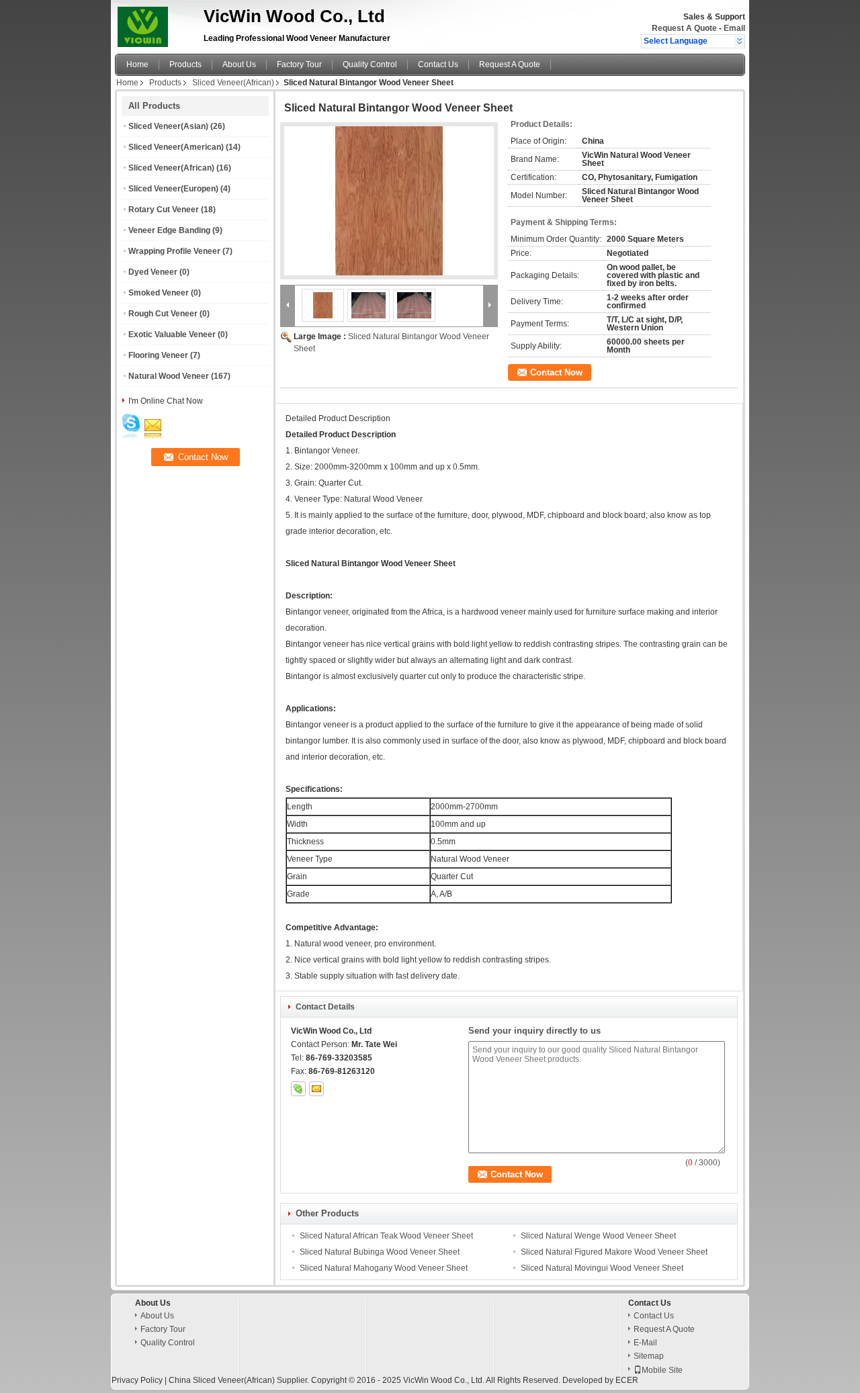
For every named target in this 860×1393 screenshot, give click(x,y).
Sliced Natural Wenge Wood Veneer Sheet (598, 1236)
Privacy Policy (137, 1380)
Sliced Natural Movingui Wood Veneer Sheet (602, 1268)
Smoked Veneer (158, 293)
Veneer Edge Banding (169, 230)
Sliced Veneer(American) (176, 147)
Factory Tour (299, 64)
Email (734, 28)
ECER (626, 1380)
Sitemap (649, 1356)
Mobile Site (662, 1370)
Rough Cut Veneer (163, 313)
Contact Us (438, 64)
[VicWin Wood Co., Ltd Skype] (298, 1088)
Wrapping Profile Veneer (174, 251)
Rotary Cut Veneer (163, 209)
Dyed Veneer (152, 272)
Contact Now (556, 372)
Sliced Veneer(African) (233, 82)
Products (185, 64)
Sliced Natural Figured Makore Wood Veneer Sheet (614, 1252)
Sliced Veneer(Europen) (173, 188)
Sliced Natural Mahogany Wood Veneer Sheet (384, 1268)
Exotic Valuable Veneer (172, 334)
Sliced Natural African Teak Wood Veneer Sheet (386, 1236)
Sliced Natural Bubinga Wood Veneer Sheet (380, 1252)
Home (137, 64)
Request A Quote (684, 28)
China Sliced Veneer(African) (222, 1380)
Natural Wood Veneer (168, 376)
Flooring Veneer (158, 355)
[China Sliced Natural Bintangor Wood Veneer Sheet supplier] (389, 200)
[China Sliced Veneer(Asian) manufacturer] (155, 23)
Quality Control (370, 64)
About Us (239, 64)
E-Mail (645, 1342)
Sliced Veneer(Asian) (168, 126)
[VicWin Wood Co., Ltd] (739, 41)
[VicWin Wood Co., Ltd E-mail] (316, 1088)
